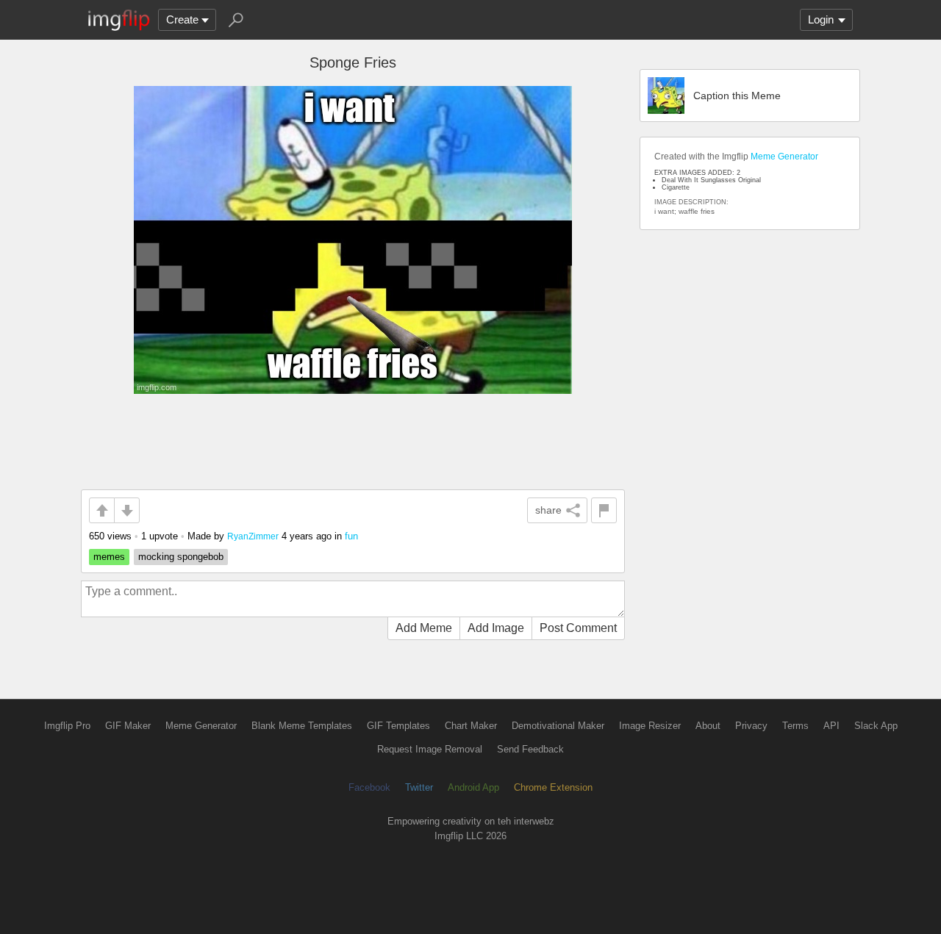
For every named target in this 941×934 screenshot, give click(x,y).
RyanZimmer (253, 536)
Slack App (876, 725)
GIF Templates (398, 725)
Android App (473, 787)
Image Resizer (650, 725)
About (707, 725)
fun (351, 536)
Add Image (496, 628)
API (831, 725)
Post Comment (578, 628)
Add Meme (424, 628)
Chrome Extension (553, 787)
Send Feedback (530, 749)
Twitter (419, 787)
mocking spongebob (180, 556)
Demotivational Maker (558, 725)
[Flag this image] (604, 510)
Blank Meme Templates (301, 725)
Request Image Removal (429, 749)
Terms (795, 725)
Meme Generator (784, 156)
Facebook (369, 787)
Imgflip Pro (67, 725)
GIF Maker (128, 725)
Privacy (751, 725)
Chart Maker (471, 725)
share (548, 510)
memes (109, 556)
